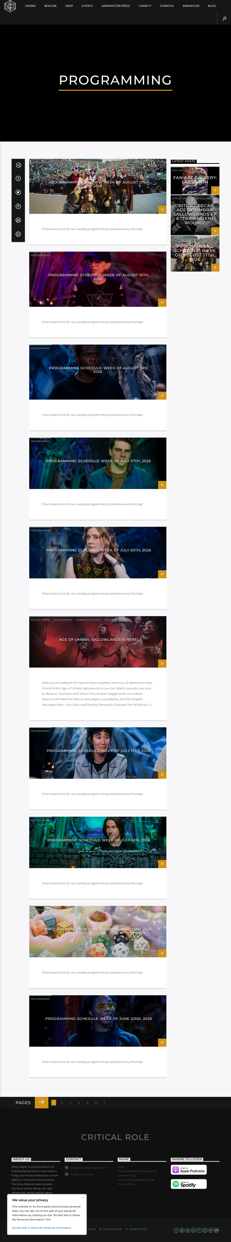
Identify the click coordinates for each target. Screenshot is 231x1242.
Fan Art (177, 170)
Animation (191, 5)
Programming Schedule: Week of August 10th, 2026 (98, 277)
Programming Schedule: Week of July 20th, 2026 (98, 550)
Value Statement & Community (137, 1171)
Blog (212, 5)
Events (87, 5)
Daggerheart (62, 619)
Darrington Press (116, 5)
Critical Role (115, 1137)
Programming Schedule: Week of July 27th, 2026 (98, 461)
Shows (30, 5)
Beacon (51, 5)
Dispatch (167, 5)
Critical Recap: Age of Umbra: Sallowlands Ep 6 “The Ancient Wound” (195, 214)
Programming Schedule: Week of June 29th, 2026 (99, 929)
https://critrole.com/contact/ (88, 1167)
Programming (40, 162)
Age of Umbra (40, 619)
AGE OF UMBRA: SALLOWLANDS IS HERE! (98, 639)
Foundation (112, 1229)
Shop (69, 5)
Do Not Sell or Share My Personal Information (41, 1227)
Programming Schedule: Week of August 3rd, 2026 (99, 370)
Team (121, 1166)
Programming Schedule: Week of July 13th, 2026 (99, 751)
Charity (145, 5)
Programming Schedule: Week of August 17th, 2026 (99, 184)
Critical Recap (205, 198)
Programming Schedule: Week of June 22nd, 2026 (98, 1018)
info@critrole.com (82, 1174)
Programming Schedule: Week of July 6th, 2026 (98, 840)
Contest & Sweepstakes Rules (136, 1179)
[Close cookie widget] (83, 1197)
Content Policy (127, 1175)
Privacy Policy (126, 1184)
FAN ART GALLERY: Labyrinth (195, 180)
